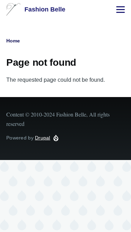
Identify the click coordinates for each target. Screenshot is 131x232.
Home (13, 40)
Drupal (42, 138)
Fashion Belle (44, 9)
